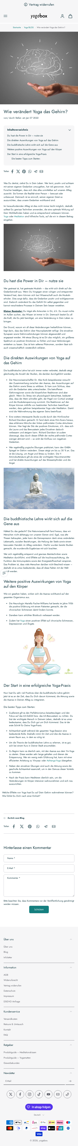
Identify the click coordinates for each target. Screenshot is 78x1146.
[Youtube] (48, 1094)
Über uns (8, 946)
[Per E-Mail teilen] (42, 171)
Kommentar (13, 878)
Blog (6, 952)
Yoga (6, 216)
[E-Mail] (58, 1094)
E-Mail (11, 868)
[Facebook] (20, 1094)
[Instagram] (30, 1094)
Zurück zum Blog (16, 818)
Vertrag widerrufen (41, 4)
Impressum (9, 996)
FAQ (6, 1035)
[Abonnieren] (70, 1081)
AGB (6, 975)
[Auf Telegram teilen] (37, 171)
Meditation (19, 216)
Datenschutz (9, 990)
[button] (5, 16)
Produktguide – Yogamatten (17, 1057)
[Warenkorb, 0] (70, 16)
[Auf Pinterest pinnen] (25, 171)
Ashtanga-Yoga (54, 760)
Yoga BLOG (29, 27)
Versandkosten (10, 1019)
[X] (11, 1094)
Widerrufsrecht (11, 980)
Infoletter (8, 957)
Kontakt (7, 1029)
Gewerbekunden (12, 1063)
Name (11, 858)
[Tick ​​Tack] (39, 1094)
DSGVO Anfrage (12, 1001)
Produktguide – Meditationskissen (20, 1052)
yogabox (43, 1140)
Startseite (17, 27)
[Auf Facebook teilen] (13, 171)
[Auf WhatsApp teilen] (31, 171)
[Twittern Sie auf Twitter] (19, 171)
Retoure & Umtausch (13, 1024)
